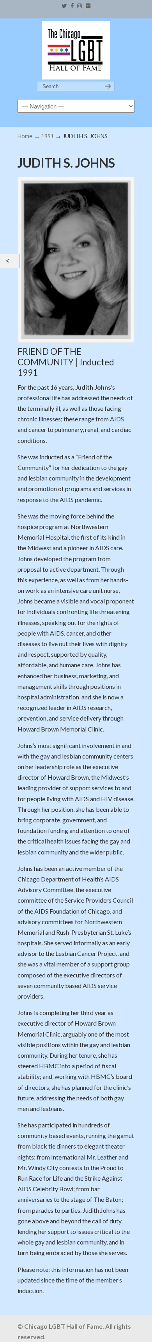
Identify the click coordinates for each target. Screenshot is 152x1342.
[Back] (9, 261)
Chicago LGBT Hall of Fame (76, 50)
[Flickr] (88, 6)
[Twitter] (64, 6)
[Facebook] (72, 6)
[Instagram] (79, 6)
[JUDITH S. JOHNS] (76, 260)
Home (25, 136)
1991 (47, 136)
